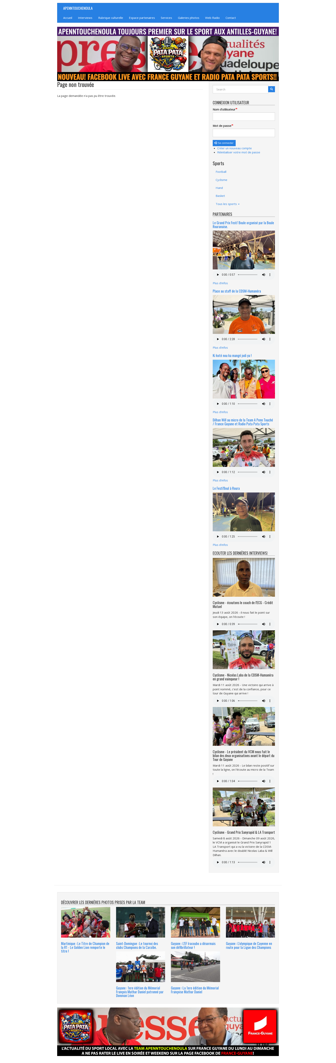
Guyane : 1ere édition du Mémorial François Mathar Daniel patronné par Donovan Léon (140, 991)
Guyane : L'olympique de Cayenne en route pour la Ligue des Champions (249, 945)
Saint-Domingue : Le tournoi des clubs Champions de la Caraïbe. (137, 945)
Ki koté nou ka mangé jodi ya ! (232, 355)
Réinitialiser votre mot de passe (238, 152)
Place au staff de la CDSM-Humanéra (237, 291)
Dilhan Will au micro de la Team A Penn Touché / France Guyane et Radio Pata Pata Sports (243, 421)
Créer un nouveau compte (234, 148)
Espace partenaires (142, 18)
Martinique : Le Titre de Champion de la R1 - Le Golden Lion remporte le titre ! (85, 947)
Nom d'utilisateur (224, 109)
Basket (220, 196)
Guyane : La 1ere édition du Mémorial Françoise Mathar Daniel (195, 989)
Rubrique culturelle (110, 18)
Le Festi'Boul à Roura (226, 488)
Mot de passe (222, 126)
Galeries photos (188, 18)
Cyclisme (221, 180)
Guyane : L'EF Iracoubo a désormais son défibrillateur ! (193, 945)
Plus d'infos (220, 283)
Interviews (85, 18)
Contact (231, 18)
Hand (219, 188)
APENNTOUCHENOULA (78, 8)
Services (166, 18)
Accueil (67, 18)
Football (221, 172)
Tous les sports (227, 204)
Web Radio (212, 18)
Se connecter (225, 143)
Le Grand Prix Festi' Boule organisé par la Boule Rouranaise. (243, 224)
